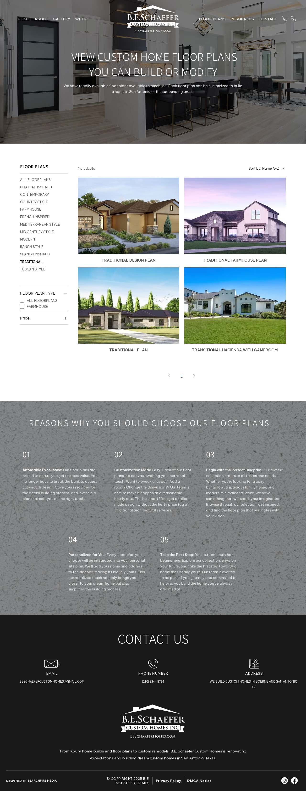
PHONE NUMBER (153, 673)
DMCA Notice (199, 781)
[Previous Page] (169, 376)
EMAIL (52, 673)
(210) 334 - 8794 (153, 681)
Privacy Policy (168, 781)
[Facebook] (294, 780)
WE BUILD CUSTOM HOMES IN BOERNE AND (243, 681)
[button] (242, 19)
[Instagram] (284, 780)
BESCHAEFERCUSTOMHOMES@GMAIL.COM (51, 681)
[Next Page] (194, 376)
